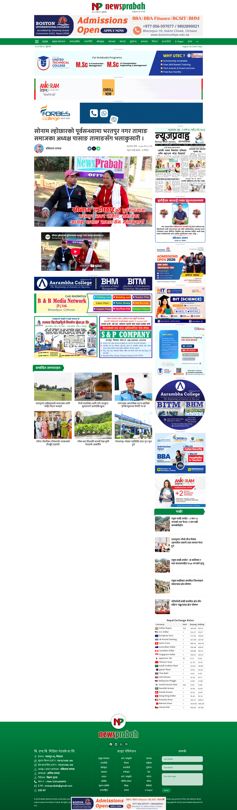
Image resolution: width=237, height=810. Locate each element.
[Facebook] (90, 148)
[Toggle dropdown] (197, 41)
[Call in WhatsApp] (121, 744)
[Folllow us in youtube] (116, 744)
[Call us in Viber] (126, 744)
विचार (155, 41)
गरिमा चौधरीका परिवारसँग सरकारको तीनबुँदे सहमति (53, 443)
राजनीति (88, 41)
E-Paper (179, 41)
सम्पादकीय (75, 41)
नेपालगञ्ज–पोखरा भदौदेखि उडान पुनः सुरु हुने (133, 443)
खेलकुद (100, 41)
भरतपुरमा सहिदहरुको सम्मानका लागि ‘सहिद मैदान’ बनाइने (53, 405)
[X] (94, 148)
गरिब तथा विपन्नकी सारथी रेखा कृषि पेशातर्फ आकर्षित (93, 443)
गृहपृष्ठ (45, 41)
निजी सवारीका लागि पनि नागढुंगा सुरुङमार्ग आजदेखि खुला (93, 405)
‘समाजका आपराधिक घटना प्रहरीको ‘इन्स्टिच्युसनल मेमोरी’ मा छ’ (133, 405)
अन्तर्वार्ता (166, 41)
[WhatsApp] (98, 148)
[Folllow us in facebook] (110, 744)
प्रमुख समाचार (58, 41)
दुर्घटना (133, 41)
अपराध (144, 41)
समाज (123, 41)
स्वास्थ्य (111, 41)
